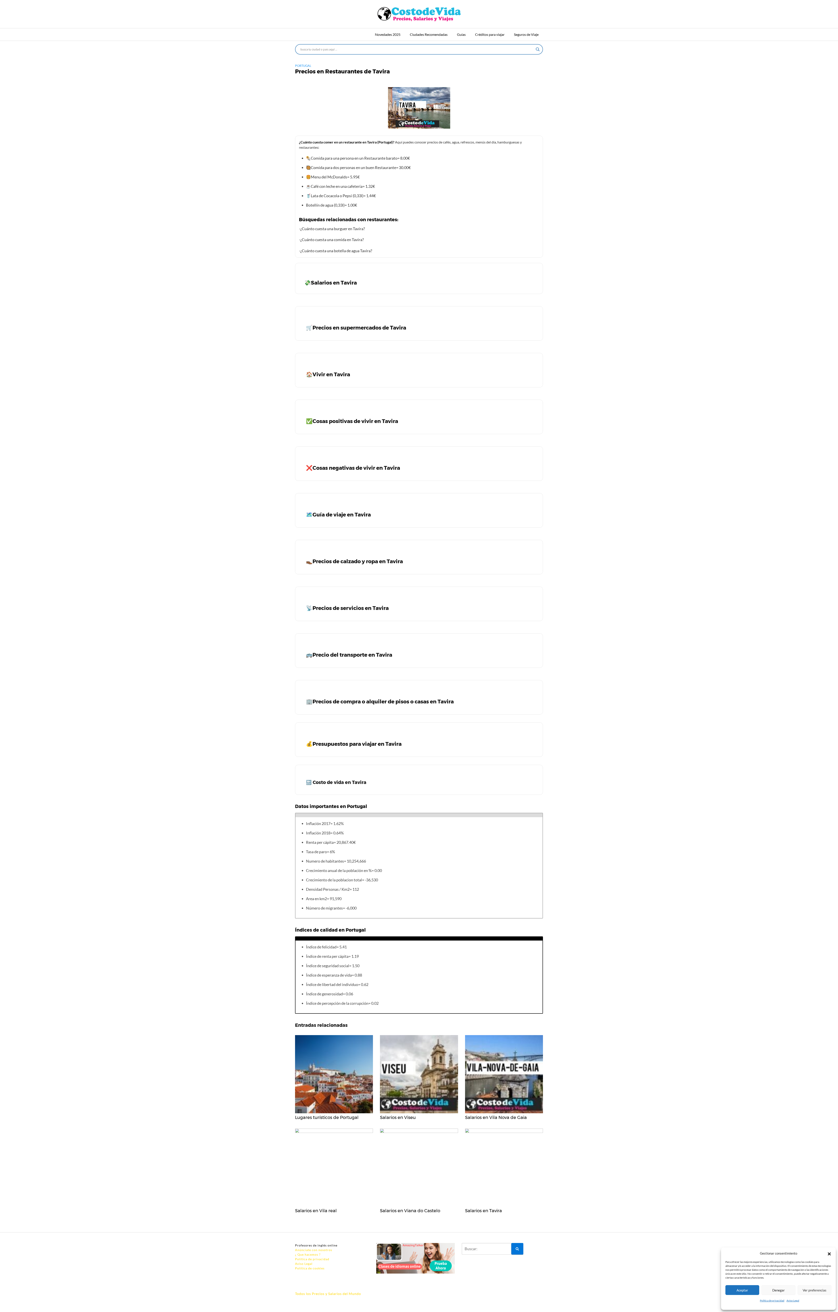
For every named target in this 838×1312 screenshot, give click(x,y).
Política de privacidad (772, 1300)
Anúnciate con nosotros (313, 1250)
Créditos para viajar (490, 34)
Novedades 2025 (387, 34)
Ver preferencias (814, 1290)
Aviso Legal (792, 1300)
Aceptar (742, 1290)
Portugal (303, 65)
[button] (829, 1253)
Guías (461, 34)
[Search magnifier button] (538, 49)
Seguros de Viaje (526, 34)
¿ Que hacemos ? (308, 1254)
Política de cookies (310, 1268)
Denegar (778, 1290)
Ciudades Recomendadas (429, 34)
